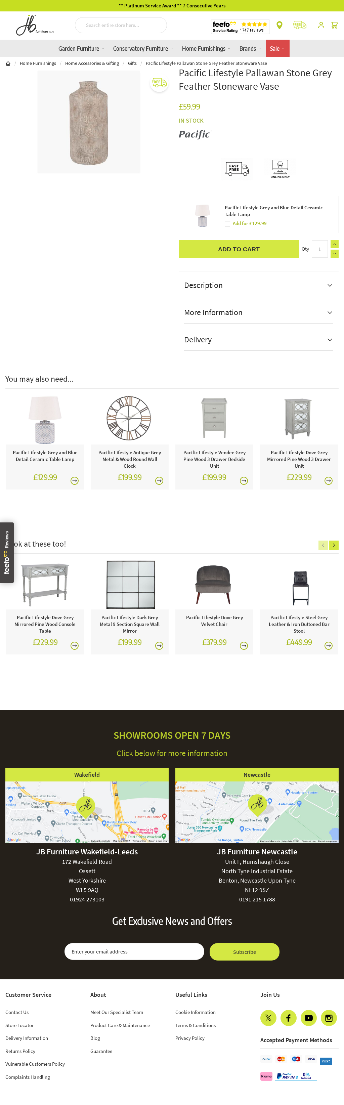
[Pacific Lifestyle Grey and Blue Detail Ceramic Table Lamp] (45, 419)
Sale (275, 48)
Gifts (132, 63)
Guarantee (101, 1051)
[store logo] (35, 25)
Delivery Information (26, 1038)
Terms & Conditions (195, 1025)
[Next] (334, 545)
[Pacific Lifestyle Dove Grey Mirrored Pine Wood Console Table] (45, 584)
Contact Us (17, 1012)
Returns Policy (20, 1051)
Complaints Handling (27, 1077)
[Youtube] (309, 1018)
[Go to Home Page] (8, 63)
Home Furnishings (204, 48)
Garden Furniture (79, 48)
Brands (248, 48)
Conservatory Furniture (141, 48)
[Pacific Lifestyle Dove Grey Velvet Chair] (214, 584)
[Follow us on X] (268, 1018)
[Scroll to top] (325, 1059)
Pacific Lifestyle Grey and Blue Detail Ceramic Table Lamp (274, 210)
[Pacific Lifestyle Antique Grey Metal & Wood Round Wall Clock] (130, 419)
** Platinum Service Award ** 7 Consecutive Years (172, 5)
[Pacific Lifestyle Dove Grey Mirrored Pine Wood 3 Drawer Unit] (299, 419)
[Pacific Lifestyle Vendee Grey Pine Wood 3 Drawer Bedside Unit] (214, 419)
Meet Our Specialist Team (116, 1012)
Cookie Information (195, 1012)
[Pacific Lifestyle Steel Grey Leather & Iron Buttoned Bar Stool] (299, 584)
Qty (305, 249)
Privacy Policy (190, 1038)
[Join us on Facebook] (289, 1018)
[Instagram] (329, 1018)
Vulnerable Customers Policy (35, 1064)
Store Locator (19, 1025)
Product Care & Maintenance (120, 1025)
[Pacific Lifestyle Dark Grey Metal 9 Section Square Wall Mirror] (130, 584)
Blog (95, 1038)
